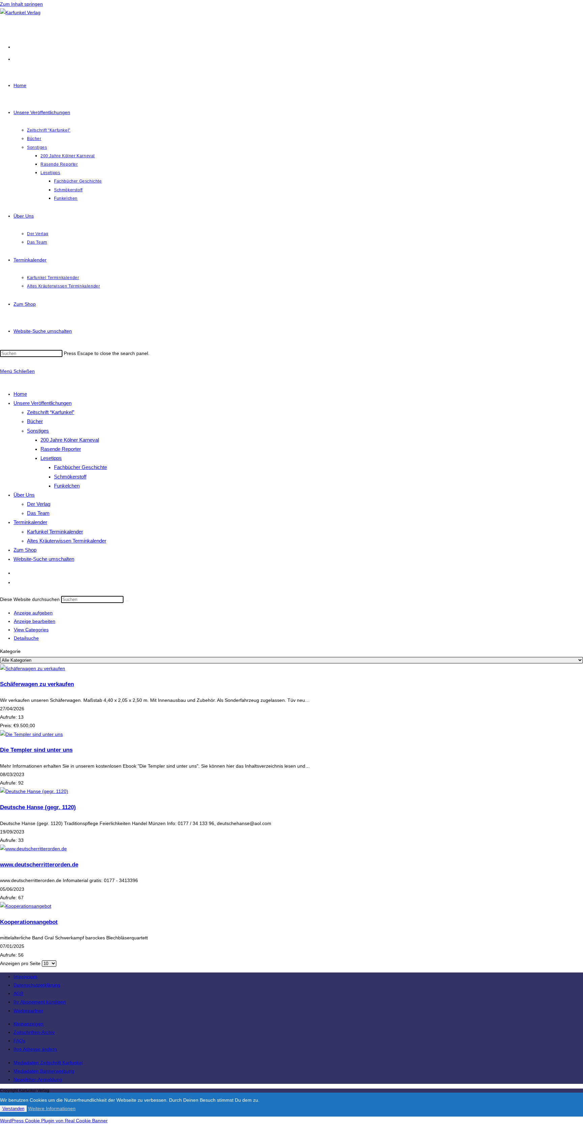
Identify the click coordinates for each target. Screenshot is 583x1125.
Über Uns (24, 495)
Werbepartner (28, 1010)
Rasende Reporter (60, 449)
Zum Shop (24, 550)
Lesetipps (51, 458)
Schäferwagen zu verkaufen (37, 684)
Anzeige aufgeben (33, 612)
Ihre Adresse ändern (35, 1049)
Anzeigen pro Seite (20, 963)
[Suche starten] (127, 601)
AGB (18, 993)
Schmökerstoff (70, 476)
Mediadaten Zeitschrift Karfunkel (48, 1062)
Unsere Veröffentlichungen (42, 403)
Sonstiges (38, 431)
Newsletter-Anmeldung (37, 1079)
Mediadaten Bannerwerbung (43, 1071)
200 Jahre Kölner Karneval (69, 440)
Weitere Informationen (52, 1108)
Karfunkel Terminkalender (55, 531)
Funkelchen (67, 486)
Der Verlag (38, 504)
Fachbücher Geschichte (80, 467)
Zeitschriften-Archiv (34, 1032)
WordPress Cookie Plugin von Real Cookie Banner (54, 1120)
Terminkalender (30, 522)
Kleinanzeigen (28, 1023)
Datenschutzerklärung (36, 985)
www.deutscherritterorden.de (39, 864)
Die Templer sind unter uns (36, 750)
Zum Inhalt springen (21, 4)
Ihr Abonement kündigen (39, 1002)
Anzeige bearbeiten (34, 621)
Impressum (25, 976)
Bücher (35, 421)
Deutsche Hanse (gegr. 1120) (38, 807)
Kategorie (10, 651)
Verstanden (13, 1108)
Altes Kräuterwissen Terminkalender (66, 541)
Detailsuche (26, 638)
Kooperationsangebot (29, 922)
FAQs (19, 1040)
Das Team (38, 513)
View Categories (31, 629)
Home (20, 394)
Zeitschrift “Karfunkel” (50, 412)
